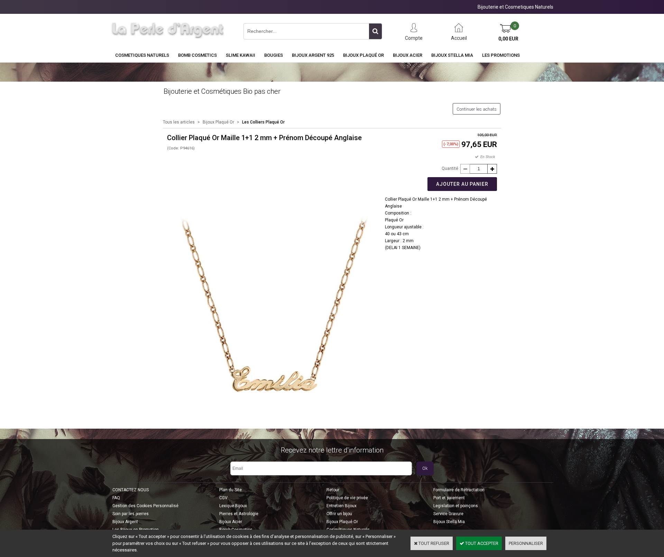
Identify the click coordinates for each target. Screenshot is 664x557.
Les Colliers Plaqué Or (263, 122)
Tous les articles (179, 122)
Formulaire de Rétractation (459, 489)
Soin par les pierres (130, 513)
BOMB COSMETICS (197, 55)
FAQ (116, 497)
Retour (332, 489)
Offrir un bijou (339, 513)
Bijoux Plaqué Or (363, 55)
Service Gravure (448, 513)
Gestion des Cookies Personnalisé (145, 505)
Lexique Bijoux (233, 505)
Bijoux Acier (407, 55)
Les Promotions (501, 55)
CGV (223, 497)
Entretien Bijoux (341, 505)
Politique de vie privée (347, 497)
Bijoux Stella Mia (452, 55)
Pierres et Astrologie (238, 513)
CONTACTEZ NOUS (130, 489)
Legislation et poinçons (455, 505)
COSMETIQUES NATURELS (142, 55)
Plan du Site (230, 489)
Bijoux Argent (125, 521)
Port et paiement (449, 497)
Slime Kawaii (240, 55)
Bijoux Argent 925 (313, 55)
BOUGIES (273, 55)
